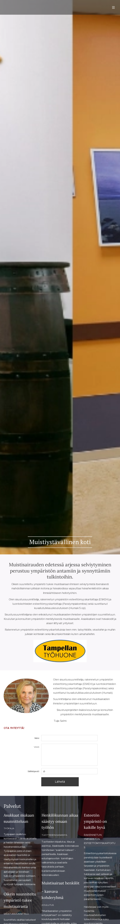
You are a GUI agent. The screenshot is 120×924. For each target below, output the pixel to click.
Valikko (113, 7)
